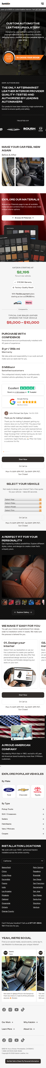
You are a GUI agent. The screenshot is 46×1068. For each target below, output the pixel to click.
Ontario (5, 907)
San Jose (36, 891)
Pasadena (37, 871)
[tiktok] (23, 1009)
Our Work (6, 1022)
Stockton (36, 903)
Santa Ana (37, 899)
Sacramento (38, 887)
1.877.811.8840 (16, 9)
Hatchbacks (6, 824)
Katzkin (11, 951)
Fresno (4, 883)
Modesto (5, 895)
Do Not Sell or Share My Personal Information (23, 1061)
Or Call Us (23, 466)
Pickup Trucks (7, 809)
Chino (4, 871)
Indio (4, 887)
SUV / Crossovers (9, 814)
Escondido (6, 879)
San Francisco (38, 883)
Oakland (5, 899)
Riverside (36, 875)
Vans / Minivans (8, 829)
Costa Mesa (6, 875)
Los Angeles (6, 891)
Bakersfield (6, 867)
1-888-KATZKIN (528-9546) (12, 1051)
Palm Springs (38, 867)
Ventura (36, 907)
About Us (28, 1029)
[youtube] (16, 1009)
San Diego (37, 879)
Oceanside (6, 903)
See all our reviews (22, 405)
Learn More (7, 1029)
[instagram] (10, 1009)
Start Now (23, 695)
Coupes (5, 834)
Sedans (5, 819)
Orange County (8, 911)
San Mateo (37, 895)
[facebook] (4, 1009)
